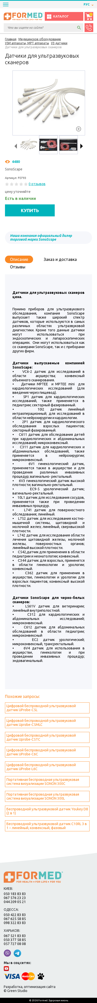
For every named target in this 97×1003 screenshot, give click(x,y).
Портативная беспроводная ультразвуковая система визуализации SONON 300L (42, 796)
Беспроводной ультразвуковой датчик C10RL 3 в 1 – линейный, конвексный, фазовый (46, 826)
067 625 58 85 (15, 919)
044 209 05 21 (15, 902)
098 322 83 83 (15, 923)
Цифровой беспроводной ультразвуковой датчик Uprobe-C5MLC (41, 723)
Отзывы (17, 267)
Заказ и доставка (60, 259)
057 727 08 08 (15, 944)
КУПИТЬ (30, 210)
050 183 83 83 (15, 894)
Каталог (61, 16)
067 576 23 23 (15, 898)
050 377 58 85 (15, 940)
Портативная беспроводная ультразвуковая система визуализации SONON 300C (42, 782)
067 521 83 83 (15, 936)
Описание (19, 259)
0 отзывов (37, 184)
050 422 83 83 (15, 915)
